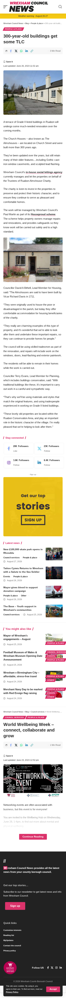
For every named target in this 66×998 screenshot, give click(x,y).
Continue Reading (33, 836)
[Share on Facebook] (10, 51)
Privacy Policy (12, 992)
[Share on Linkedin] (26, 51)
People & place (13, 29)
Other (23, 596)
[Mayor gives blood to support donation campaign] (54, 592)
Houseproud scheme (43, 214)
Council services (11, 557)
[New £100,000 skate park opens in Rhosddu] (54, 554)
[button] (53, 989)
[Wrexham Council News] (28, 7)
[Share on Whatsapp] (21, 51)
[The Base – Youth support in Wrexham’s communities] (54, 611)
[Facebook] (18, 448)
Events (6, 576)
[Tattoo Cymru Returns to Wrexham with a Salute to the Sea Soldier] (54, 573)
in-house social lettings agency (44, 172)
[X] (48, 448)
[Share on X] (16, 51)
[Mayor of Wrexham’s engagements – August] (54, 639)
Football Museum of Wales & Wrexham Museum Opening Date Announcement (22, 656)
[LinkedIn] (48, 462)
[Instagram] (18, 462)
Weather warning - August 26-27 (33, 16)
